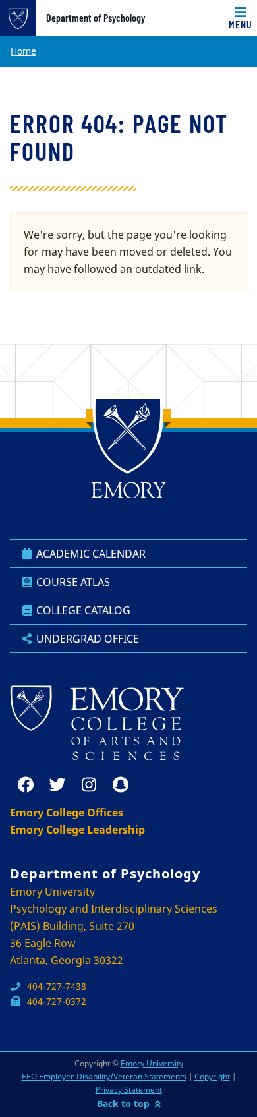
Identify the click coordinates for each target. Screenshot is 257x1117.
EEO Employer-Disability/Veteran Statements (104, 1076)
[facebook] (26, 785)
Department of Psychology (95, 18)
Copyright (212, 1076)
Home (23, 51)
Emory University (152, 1063)
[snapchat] (120, 785)
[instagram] (89, 785)
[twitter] (57, 785)
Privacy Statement (129, 1089)
